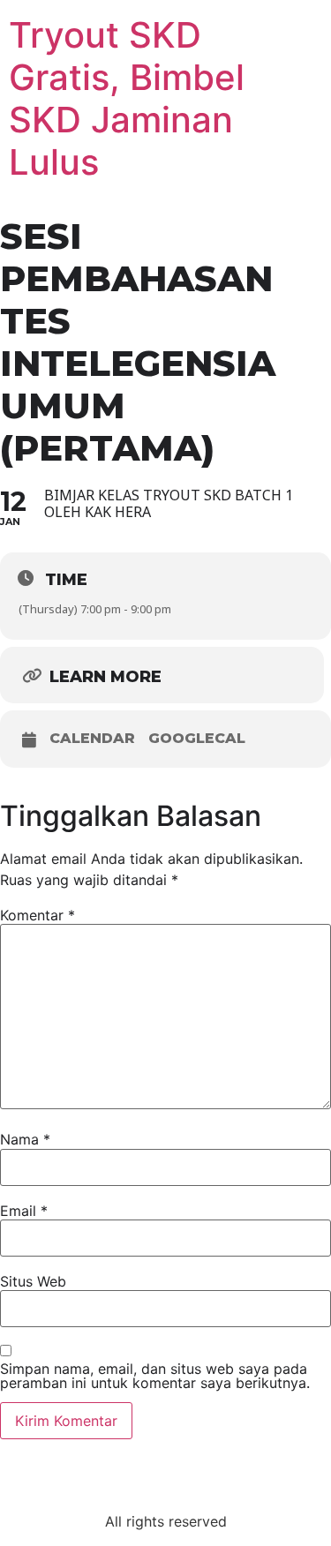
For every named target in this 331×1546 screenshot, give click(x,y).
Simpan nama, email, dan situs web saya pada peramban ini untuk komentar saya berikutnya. (155, 1376)
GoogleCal (196, 739)
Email (24, 1211)
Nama (25, 1139)
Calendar (92, 739)
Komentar (37, 915)
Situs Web (33, 1281)
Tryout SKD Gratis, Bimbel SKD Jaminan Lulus (126, 98)
